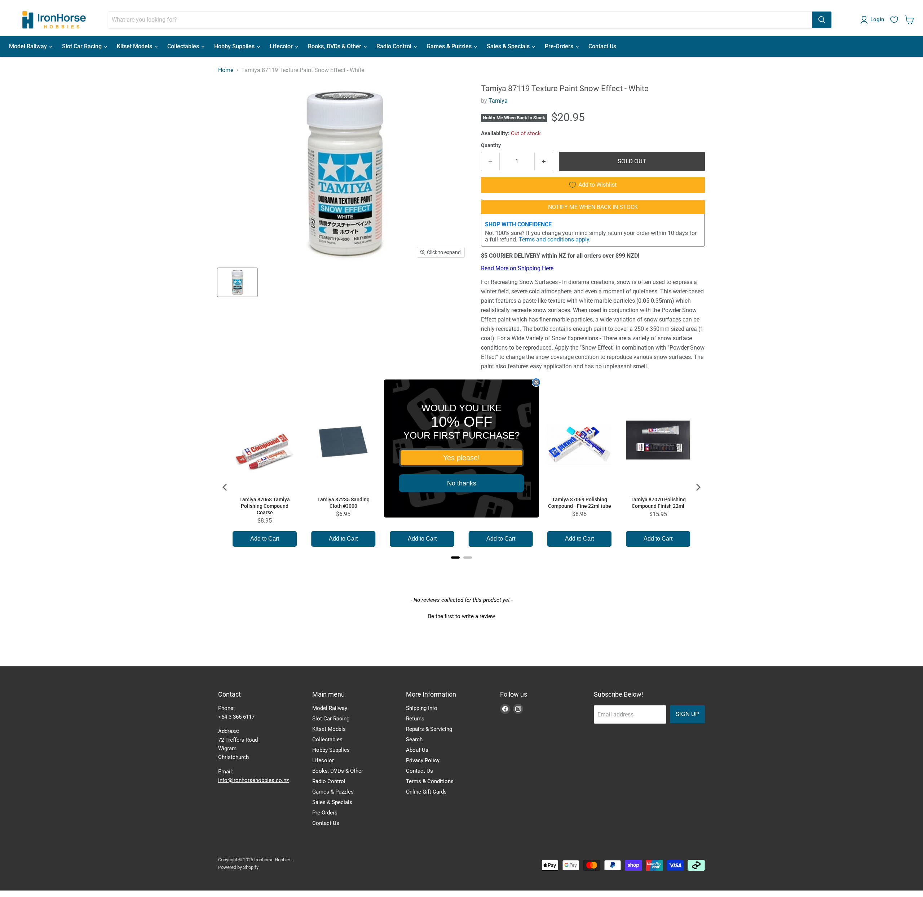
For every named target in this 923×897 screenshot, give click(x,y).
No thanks (461, 483)
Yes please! (461, 458)
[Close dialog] (536, 382)
